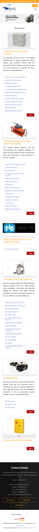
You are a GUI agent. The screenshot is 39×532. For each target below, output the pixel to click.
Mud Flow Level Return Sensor (15, 164)
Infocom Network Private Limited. (27, 527)
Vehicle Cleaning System (13, 334)
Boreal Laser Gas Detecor (14, 105)
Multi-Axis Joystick (11, 181)
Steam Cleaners (10, 337)
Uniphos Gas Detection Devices (16, 52)
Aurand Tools (11, 378)
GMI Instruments (10, 108)
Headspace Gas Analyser (13, 111)
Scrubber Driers (10, 315)
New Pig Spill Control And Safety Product (17, 240)
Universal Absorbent (12, 249)
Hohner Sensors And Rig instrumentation (17, 142)
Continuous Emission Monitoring (16, 89)
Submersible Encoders (13, 209)
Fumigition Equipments (12, 86)
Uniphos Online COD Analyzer (15, 98)
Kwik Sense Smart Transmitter (15, 77)
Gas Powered (9, 407)
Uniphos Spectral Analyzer (14, 102)
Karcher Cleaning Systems (18, 279)
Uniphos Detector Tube (13, 80)
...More (30, 115)
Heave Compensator (12, 178)
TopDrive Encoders (11, 200)
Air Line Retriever (10, 171)
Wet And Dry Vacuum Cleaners (15, 306)
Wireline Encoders (11, 206)
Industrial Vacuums (11, 312)
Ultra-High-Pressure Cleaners (14, 303)
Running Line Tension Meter (14, 191)
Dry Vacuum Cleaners (12, 309)
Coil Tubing (8, 203)
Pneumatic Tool (10, 404)
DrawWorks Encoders (12, 197)
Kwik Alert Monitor (11, 95)
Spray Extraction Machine (13, 323)
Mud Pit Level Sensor (12, 188)
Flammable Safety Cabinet (18, 440)
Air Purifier (8, 343)
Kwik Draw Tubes (10, 83)
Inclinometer (9, 194)
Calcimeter (8, 185)
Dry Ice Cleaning (10, 340)
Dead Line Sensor (11, 167)
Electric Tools (9, 401)
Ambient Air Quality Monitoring (15, 92)
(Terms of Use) (20, 525)
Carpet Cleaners (10, 326)
